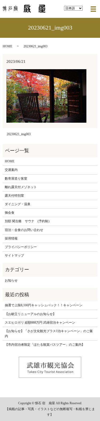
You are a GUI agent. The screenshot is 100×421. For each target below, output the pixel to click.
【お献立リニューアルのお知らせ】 (30, 314)
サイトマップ (14, 255)
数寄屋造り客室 (16, 178)
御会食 (9, 212)
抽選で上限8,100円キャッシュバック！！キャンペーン (43, 305)
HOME (7, 46)
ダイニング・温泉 (17, 204)
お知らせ (11, 280)
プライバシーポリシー (21, 247)
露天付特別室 (14, 195)
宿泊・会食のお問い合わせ (24, 230)
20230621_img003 (19, 134)
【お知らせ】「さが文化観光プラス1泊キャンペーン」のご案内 (49, 333)
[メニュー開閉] (93, 9)
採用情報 (11, 238)
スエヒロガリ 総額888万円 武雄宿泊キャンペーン (40, 322)
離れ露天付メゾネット (21, 187)
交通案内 (11, 170)
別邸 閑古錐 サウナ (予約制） (28, 221)
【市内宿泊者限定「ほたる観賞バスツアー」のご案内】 (45, 344)
